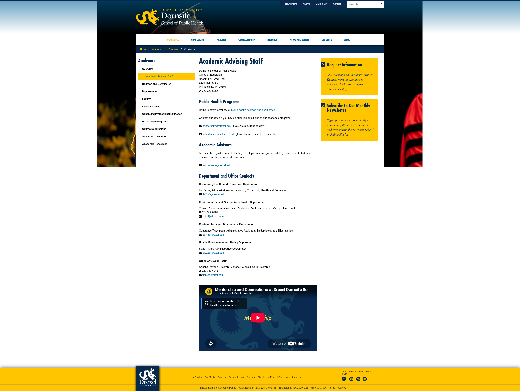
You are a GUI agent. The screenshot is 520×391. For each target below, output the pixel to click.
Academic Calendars (154, 136)
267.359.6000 (313, 387)
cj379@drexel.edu (213, 216)
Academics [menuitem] (173, 40)
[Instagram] (351, 381)
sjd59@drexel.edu (212, 274)
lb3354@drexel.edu (214, 194)
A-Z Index (197, 377)
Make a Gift (321, 4)
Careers (222, 377)
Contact (337, 4)
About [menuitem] (348, 40)
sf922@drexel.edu (213, 252)
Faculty (146, 99)
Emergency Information (289, 377)
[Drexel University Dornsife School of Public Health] (170, 23)
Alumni (306, 4)
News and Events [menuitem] (299, 40)
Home (143, 49)
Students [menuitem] (327, 40)
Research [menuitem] (272, 40)
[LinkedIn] (365, 381)
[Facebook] (345, 381)
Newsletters (291, 4)
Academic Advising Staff (159, 76)
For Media (210, 377)
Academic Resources (154, 144)
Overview (173, 49)
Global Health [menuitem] (246, 40)
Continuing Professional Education (162, 114)
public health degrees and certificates (253, 109)
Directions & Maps (267, 377)
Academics (157, 49)
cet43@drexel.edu (213, 234)
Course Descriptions (154, 129)
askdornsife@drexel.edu (217, 125)
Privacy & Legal (236, 377)
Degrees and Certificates (156, 84)
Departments (149, 91)
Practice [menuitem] (221, 40)
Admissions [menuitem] (197, 40)
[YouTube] (358, 381)
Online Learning (151, 106)
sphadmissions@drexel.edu (219, 134)
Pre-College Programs (155, 121)
